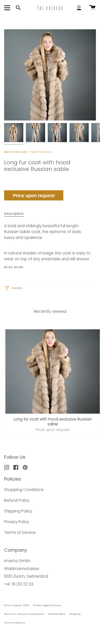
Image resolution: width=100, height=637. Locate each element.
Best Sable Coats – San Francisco (28, 152)
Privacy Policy (16, 521)
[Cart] (92, 7)
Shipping (75, 614)
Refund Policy (16, 500)
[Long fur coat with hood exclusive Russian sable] (13, 132)
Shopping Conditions (24, 489)
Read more (14, 267)
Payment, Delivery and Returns (24, 614)
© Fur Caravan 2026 (16, 605)
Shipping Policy (18, 511)
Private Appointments (47, 605)
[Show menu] (8, 7)
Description (14, 213)
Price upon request (34, 195)
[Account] (79, 7)
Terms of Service (20, 532)
